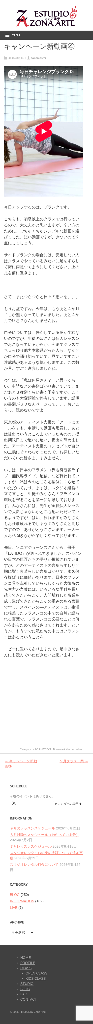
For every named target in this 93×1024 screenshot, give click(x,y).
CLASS (25, 968)
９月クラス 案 (74, 761)
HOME (25, 958)
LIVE (13, 908)
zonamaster (38, 57)
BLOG (15, 895)
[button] (14, 803)
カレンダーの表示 (67, 803)
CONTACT (28, 999)
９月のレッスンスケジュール (32, 828)
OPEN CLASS (36, 973)
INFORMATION (41, 749)
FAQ (23, 994)
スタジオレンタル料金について (34, 865)
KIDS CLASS (36, 978)
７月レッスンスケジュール (31, 846)
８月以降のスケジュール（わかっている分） (44, 835)
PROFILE (27, 963)
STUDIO (26, 984)
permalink (76, 749)
